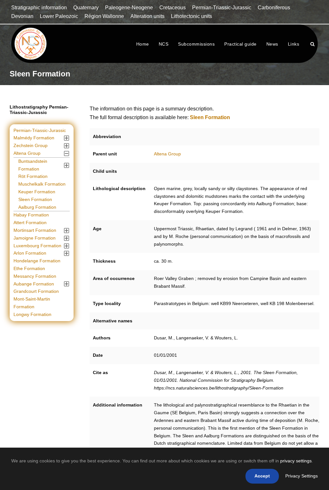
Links (293, 44)
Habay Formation (31, 214)
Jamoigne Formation (34, 238)
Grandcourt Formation (36, 291)
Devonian (22, 16)
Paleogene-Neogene (129, 7)
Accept (262, 475)
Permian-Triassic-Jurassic (221, 7)
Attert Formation (30, 222)
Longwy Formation (32, 314)
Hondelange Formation (36, 260)
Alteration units (147, 16)
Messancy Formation (34, 276)
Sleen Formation (35, 199)
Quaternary (86, 7)
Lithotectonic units (191, 16)
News (272, 44)
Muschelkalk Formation (42, 184)
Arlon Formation (29, 253)
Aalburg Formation (37, 207)
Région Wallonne (104, 16)
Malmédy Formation (33, 137)
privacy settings (296, 460)
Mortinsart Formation (34, 230)
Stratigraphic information (39, 7)
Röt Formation (33, 176)
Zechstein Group (30, 145)
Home (142, 44)
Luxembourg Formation (37, 245)
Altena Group (167, 153)
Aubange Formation (33, 283)
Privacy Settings (301, 475)
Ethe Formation (29, 268)
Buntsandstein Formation (32, 165)
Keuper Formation (36, 191)
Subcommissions (196, 44)
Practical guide (240, 44)
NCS (164, 44)
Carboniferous (274, 7)
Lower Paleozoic (59, 16)
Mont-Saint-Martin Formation (31, 302)
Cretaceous (172, 7)
